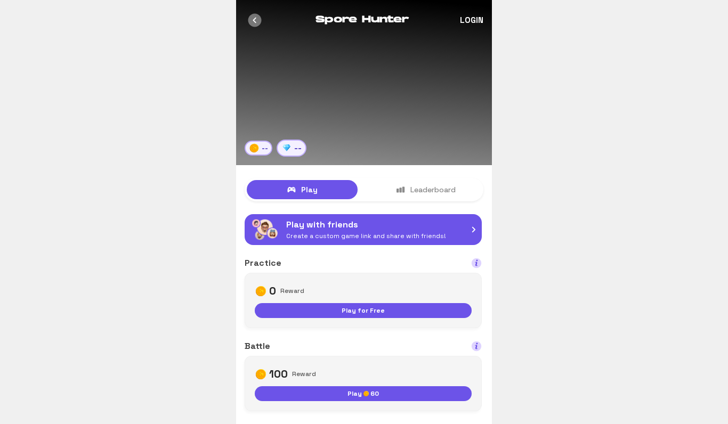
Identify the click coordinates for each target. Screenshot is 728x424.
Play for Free (363, 310)
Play (309, 189)
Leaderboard (433, 189)
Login (471, 20)
